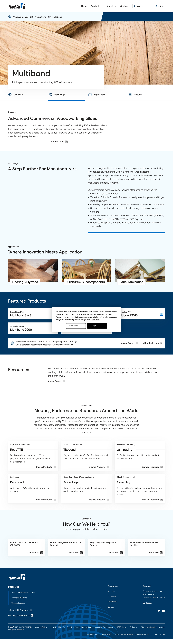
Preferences (74, 326)
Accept (93, 326)
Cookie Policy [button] (105, 317)
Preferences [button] (96, 319)
